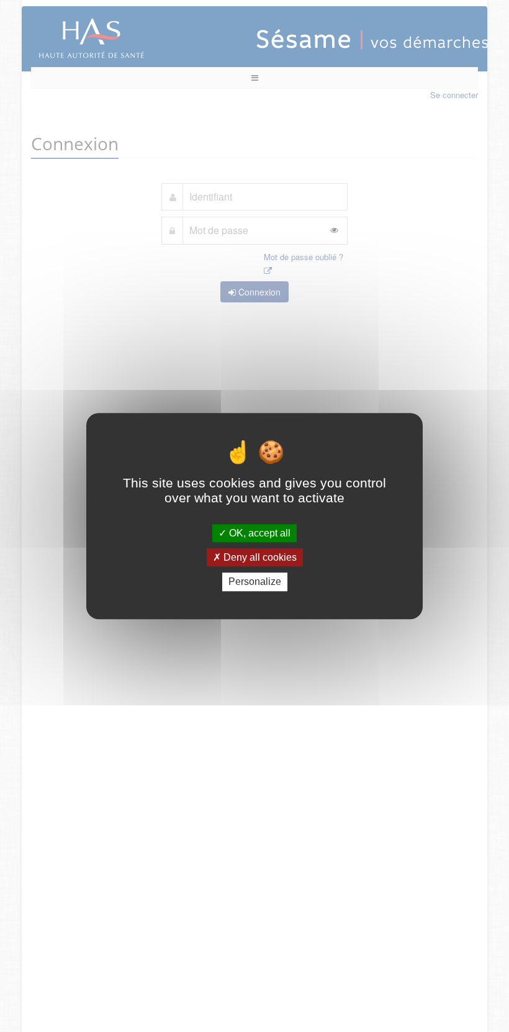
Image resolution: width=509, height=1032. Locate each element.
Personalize (254, 582)
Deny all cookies (259, 557)
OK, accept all (259, 533)
